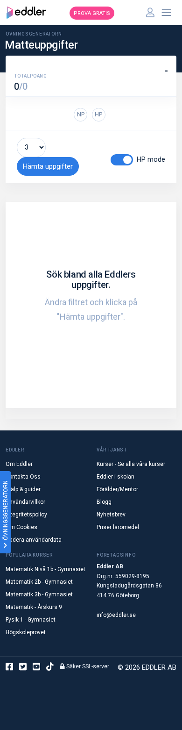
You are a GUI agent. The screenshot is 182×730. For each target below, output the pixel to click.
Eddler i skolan (115, 476)
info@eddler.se (116, 615)
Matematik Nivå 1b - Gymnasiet (45, 569)
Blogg (104, 502)
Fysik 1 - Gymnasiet (31, 619)
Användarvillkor (25, 502)
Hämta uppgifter (48, 166)
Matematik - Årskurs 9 (34, 607)
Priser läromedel (118, 527)
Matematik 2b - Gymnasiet (39, 582)
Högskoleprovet (26, 632)
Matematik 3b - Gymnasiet (39, 594)
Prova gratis (92, 13)
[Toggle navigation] (166, 12)
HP (98, 114)
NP (80, 114)
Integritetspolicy (26, 514)
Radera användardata (34, 540)
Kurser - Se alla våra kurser (131, 464)
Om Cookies (21, 527)
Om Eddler (19, 464)
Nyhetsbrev (111, 514)
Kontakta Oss (23, 476)
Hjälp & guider (23, 489)
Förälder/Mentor (117, 489)
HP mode (151, 159)
